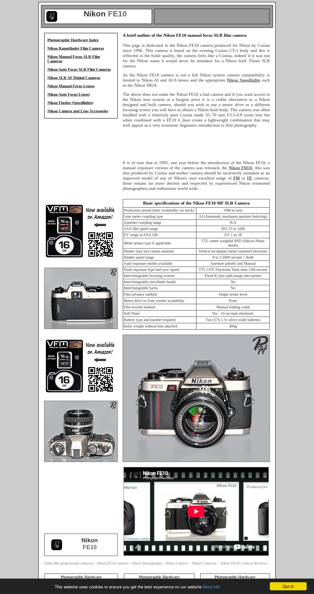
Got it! (288, 586)
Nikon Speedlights (243, 80)
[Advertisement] (212, 16)
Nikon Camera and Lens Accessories (77, 111)
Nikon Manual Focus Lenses (71, 86)
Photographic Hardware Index (73, 40)
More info (211, 586)
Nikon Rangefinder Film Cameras (75, 48)
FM (236, 178)
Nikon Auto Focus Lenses (68, 94)
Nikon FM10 (240, 167)
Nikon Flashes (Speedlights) (70, 103)
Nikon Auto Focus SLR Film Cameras (79, 69)
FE (249, 178)
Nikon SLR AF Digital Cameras (73, 78)
